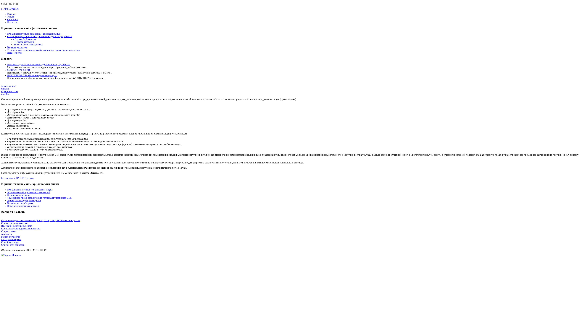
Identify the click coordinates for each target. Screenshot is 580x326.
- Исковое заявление (23, 42)
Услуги (10, 16)
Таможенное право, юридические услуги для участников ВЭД (39, 198)
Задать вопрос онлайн (8, 87)
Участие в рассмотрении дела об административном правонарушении (43, 50)
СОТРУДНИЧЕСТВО (18, 70)
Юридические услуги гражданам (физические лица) (34, 33)
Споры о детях (8, 231)
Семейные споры (10, 242)
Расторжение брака (11, 239)
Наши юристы (14, 52)
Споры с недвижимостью (14, 223)
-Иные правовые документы (28, 44)
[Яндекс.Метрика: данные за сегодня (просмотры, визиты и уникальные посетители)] (11, 255)
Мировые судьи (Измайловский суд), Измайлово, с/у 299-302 (38, 64)
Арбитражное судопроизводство (24, 200)
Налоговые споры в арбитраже (23, 206)
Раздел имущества (10, 236)
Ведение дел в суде (17, 47)
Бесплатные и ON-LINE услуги (17, 178)
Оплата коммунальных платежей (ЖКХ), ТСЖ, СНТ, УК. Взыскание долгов (40, 220)
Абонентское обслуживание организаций (28, 192)
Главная (11, 14)
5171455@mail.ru (10, 9)
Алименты (6, 234)
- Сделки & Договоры (24, 39)
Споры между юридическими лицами (20, 228)
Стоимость (12, 19)
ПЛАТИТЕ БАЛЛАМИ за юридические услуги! (32, 75)
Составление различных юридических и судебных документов (39, 36)
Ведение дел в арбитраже (20, 203)
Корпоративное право (18, 195)
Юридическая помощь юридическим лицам (29, 189)
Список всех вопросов (12, 245)
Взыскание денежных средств (16, 226)
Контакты (12, 22)
